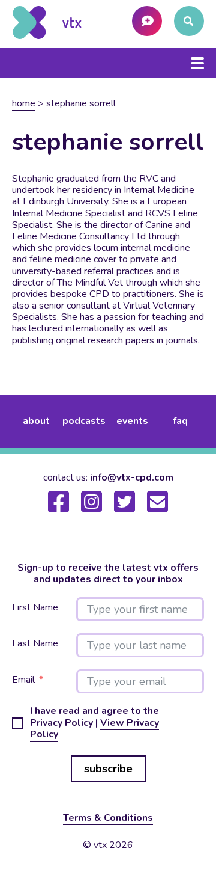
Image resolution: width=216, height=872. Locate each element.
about (36, 421)
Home (23, 103)
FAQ (180, 421)
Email (23, 680)
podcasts (84, 421)
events (132, 421)
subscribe (108, 768)
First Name (35, 607)
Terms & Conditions (108, 817)
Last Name (35, 643)
